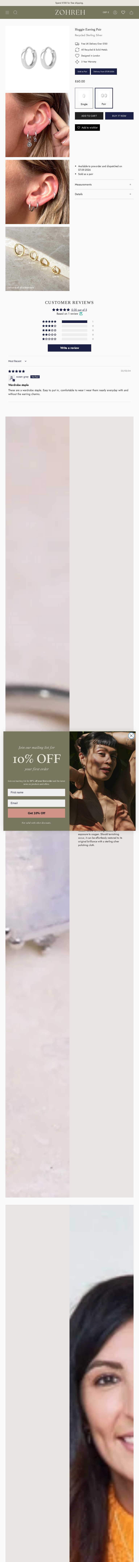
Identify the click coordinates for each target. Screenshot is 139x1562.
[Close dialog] (131, 736)
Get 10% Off (36, 813)
